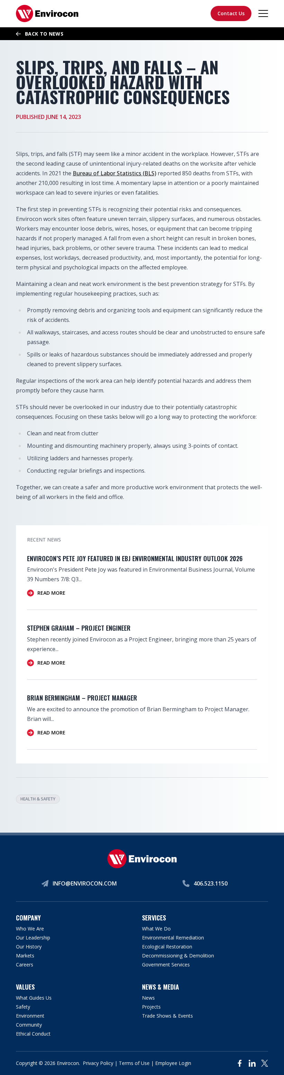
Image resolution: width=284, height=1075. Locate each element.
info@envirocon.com (85, 883)
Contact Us (231, 13)
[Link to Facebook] (239, 1063)
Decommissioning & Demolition (178, 955)
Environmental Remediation (173, 937)
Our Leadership (33, 937)
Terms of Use (134, 1063)
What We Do (156, 928)
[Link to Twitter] (264, 1063)
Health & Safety (37, 799)
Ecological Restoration (167, 946)
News (148, 997)
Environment (30, 1015)
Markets (25, 955)
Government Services (166, 964)
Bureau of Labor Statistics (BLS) (114, 173)
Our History (29, 946)
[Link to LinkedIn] (252, 1063)
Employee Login (173, 1063)
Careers (24, 964)
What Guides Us (34, 997)
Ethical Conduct (33, 1033)
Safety (23, 1006)
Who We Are (30, 928)
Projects (151, 1006)
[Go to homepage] (47, 13)
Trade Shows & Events (167, 1015)
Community (29, 1024)
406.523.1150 (211, 883)
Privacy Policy (98, 1063)
